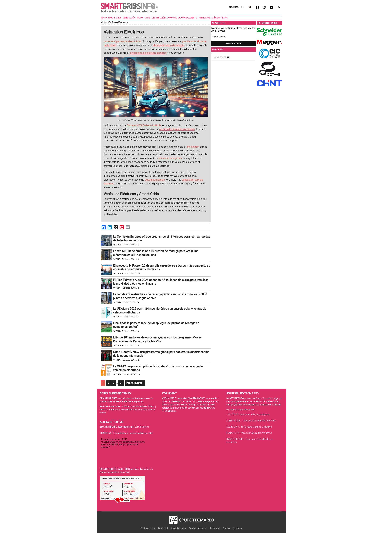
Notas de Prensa (178, 528)
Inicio (103, 22)
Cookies (226, 528)
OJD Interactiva (142, 427)
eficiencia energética (170, 158)
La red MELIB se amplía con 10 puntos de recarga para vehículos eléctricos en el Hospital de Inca (155, 252)
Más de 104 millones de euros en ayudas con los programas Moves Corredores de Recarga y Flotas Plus (157, 339)
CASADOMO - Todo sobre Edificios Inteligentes (248, 414)
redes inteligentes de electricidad (122, 41)
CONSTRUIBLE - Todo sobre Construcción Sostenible (251, 420)
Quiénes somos (147, 528)
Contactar (238, 528)
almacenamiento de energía (168, 45)
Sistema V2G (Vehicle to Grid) (144, 125)
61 (121, 383)
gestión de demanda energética (177, 128)
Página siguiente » (135, 383)
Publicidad (163, 528)
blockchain (193, 146)
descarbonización (155, 179)
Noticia (116, 245)
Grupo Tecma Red (264, 398)
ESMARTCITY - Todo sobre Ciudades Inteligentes (249, 433)
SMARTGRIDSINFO (129, 8)
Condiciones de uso (198, 528)
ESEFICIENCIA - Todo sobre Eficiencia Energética (249, 427)
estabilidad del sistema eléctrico (148, 52)
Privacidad (215, 528)
